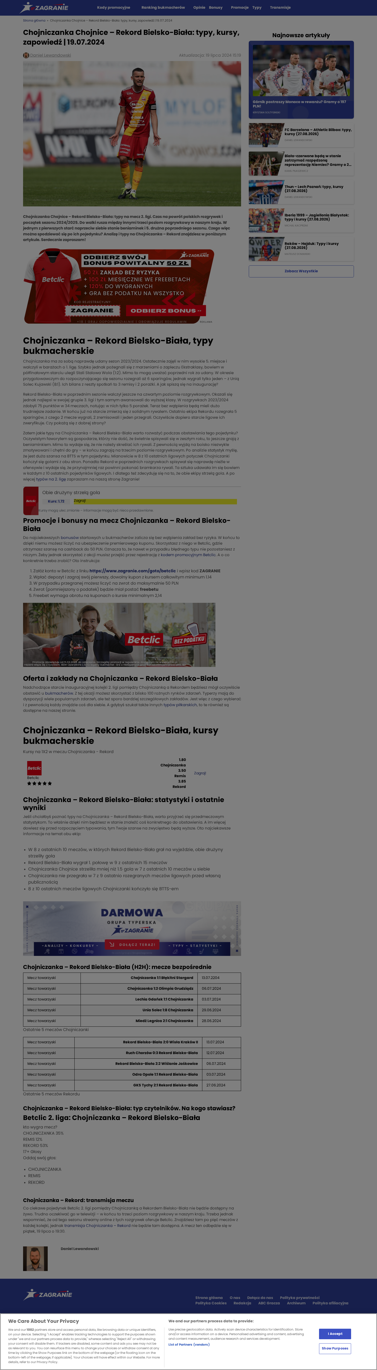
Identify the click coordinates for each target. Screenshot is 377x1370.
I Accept (335, 1333)
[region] (188, 1341)
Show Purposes (335, 1348)
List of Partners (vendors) (189, 1344)
